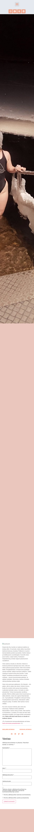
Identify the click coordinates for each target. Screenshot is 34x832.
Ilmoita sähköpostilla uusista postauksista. (16, 797)
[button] (17, 4)
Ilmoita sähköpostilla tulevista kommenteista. (17, 794)
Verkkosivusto (6, 781)
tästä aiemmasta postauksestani (11, 723)
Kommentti (6, 747)
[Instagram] (10, 11)
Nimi (4, 768)
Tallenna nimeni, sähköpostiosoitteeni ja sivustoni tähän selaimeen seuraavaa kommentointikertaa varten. (14, 790)
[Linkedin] (24, 11)
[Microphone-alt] (19, 11)
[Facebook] (15, 11)
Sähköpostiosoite (8, 774)
